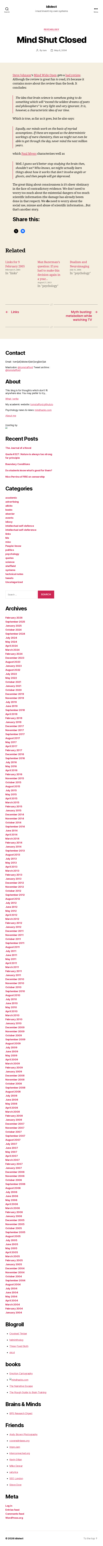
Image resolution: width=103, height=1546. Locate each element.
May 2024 (11, 641)
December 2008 (15, 1075)
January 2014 (13, 846)
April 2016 (11, 770)
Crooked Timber (18, 1333)
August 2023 (12, 661)
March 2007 (12, 1160)
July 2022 (11, 674)
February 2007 (14, 1164)
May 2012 (11, 910)
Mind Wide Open (45, 75)
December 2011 (14, 931)
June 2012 (11, 906)
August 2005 (13, 1236)
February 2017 (13, 750)
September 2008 (15, 1087)
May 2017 (11, 742)
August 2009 (13, 1043)
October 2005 (13, 1228)
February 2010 (13, 1019)
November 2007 (14, 1127)
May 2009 (11, 1055)
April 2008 (11, 1107)
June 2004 (11, 1292)
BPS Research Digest (20, 1413)
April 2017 (11, 746)
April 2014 (11, 834)
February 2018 (13, 718)
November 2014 (14, 818)
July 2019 (11, 702)
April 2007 (11, 1156)
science (9, 562)
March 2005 (12, 1256)
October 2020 (13, 690)
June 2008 (11, 1099)
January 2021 (13, 686)
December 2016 (14, 754)
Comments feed (14, 1513)
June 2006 (11, 1196)
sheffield (10, 566)
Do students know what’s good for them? (28, 470)
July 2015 (11, 790)
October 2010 (13, 987)
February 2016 (13, 774)
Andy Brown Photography (23, 1434)
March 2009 (12, 1063)
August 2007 (13, 1139)
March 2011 (12, 967)
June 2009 (11, 1051)
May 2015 (11, 794)
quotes (9, 558)
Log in (8, 1505)
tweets (9, 578)
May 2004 (11, 1296)
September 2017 (15, 734)
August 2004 (13, 1284)
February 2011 (13, 971)
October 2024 (13, 629)
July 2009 (11, 1047)
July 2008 (11, 1095)
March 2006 (12, 1208)
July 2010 (11, 999)
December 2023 (14, 657)
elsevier (10, 513)
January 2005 (13, 1264)
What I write (12, 398)
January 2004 (13, 1312)
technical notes (14, 574)
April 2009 (11, 1059)
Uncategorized (14, 582)
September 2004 (15, 1280)
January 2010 (13, 1023)
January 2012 (13, 927)
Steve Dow (15, 1484)
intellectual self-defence (19, 525)
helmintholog (16, 1339)
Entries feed (12, 1509)
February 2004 (14, 1308)
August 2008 (13, 1091)
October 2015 (13, 782)
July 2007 (11, 1143)
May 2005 (11, 1248)
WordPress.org (14, 1517)
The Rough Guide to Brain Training (27, 1392)
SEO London (16, 1478)
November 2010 (14, 983)
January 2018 (13, 722)
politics (9, 550)
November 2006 (15, 1176)
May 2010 (11, 1007)
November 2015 (14, 778)
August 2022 (12, 670)
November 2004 (15, 1272)
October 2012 (13, 890)
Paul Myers (28, 154)
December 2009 (15, 1027)
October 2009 (13, 1035)
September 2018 (15, 710)
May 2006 (11, 1200)
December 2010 (14, 979)
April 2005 (11, 1252)
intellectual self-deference (20, 529)
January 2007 (13, 1168)
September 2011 (14, 943)
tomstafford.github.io (41, 404)
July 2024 (11, 637)
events (9, 517)
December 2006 (15, 1172)
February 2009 (14, 1067)
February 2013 (13, 874)
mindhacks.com (43, 410)
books (8, 509)
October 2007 (13, 1131)
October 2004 (13, 1276)
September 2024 (15, 633)
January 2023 (13, 665)
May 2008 (11, 1103)
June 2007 (11, 1147)
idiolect (51, 6)
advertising (12, 501)
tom (45, 50)
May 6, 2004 (60, 50)
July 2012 (11, 902)
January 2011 (13, 975)
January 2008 (13, 1119)
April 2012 (11, 915)
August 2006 (13, 1188)
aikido (8, 505)
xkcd (12, 1352)
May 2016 (11, 766)
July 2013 (11, 858)
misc (8, 542)
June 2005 (11, 1244)
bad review (72, 75)
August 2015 (12, 786)
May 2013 (11, 862)
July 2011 (10, 951)
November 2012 (14, 886)
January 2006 (13, 1216)
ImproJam (14, 1447)
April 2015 (11, 798)
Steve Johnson (22, 75)
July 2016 (11, 762)
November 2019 (14, 698)
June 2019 (11, 706)
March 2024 (12, 649)
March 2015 (12, 802)
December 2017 (14, 726)
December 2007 (14, 1123)
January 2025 (13, 625)
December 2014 (14, 814)
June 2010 (11, 1003)
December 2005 (15, 1220)
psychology (51, 29)
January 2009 (13, 1071)
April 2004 (11, 1300)
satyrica (13, 1472)
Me (7, 537)
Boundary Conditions (17, 464)
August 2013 (12, 854)
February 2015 (13, 806)
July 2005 (11, 1240)
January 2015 (13, 810)
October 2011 (13, 939)
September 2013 (15, 850)
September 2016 (15, 758)
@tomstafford (25, 367)
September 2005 (15, 1232)
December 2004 (15, 1268)
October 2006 (13, 1180)
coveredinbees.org (19, 1440)
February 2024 (14, 653)
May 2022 (11, 678)
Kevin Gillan (15, 1459)
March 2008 (12, 1111)
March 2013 (12, 870)
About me (10, 415)
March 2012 (12, 919)
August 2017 (12, 738)
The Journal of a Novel (18, 448)
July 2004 (11, 1288)
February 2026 (14, 617)
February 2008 (14, 1115)
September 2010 (15, 991)
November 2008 (15, 1079)
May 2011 (10, 959)
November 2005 (15, 1224)
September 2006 (15, 1184)
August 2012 (12, 898)
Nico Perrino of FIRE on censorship (25, 476)
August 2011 (12, 947)
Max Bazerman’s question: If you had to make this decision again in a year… (49, 270)
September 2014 (15, 826)
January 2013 (13, 878)
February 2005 (14, 1260)
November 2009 (15, 1031)
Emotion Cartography (21, 1373)
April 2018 (11, 714)
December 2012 (14, 882)
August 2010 (12, 995)
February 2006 (14, 1212)
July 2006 (11, 1192)
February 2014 (13, 842)
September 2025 (15, 621)
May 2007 (11, 1151)
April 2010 (11, 1011)
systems (10, 570)
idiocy (8, 521)
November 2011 (14, 935)
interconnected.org (19, 1453)
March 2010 (12, 1015)
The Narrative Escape (21, 1386)
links (8, 533)
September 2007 (15, 1135)
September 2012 (15, 894)
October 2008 (13, 1083)
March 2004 (12, 1304)
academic (11, 497)
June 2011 (11, 955)
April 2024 (11, 645)
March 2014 (12, 838)
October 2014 (13, 822)
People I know (13, 546)
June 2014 (11, 830)
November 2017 (14, 730)
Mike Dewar (16, 1465)
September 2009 (15, 1039)
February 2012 (13, 923)
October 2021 (13, 682)
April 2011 (11, 963)
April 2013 (11, 866)
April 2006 (11, 1204)
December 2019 (14, 694)
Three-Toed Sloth (18, 1346)
